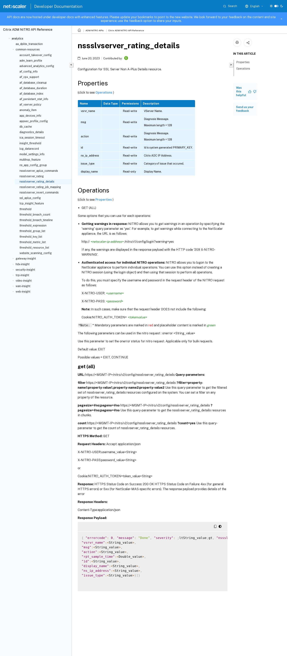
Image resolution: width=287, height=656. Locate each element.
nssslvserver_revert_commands (39, 192)
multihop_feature (30, 159)
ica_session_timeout (32, 137)
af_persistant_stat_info (34, 99)
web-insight (23, 291)
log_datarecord (29, 148)
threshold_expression (33, 225)
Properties (104, 199)
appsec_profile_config (34, 121)
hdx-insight (22, 264)
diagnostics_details (32, 132)
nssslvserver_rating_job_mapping (40, 187)
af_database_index (31, 93)
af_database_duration (33, 88)
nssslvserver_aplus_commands (39, 170)
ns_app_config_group (33, 165)
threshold (25, 209)
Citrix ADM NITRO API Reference (126, 30)
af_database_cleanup (33, 82)
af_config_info (29, 71)
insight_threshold (30, 143)
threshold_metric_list (33, 242)
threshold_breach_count (35, 214)
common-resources (28, 49)
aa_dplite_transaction (29, 44)
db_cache (26, 126)
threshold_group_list (32, 231)
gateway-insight (26, 258)
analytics (17, 38)
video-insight (24, 280)
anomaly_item (28, 110)
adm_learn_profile (31, 60)
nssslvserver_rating (32, 176)
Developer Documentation (58, 6)
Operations (104, 92)
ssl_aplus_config (30, 198)
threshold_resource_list (34, 247)
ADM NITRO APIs (95, 30)
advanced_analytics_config (37, 66)
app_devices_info (30, 115)
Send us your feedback (245, 109)
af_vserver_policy (30, 104)
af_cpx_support (29, 77)
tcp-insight (22, 275)
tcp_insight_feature (32, 203)
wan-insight (23, 286)
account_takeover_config (36, 55)
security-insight (25, 269)
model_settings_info (32, 154)
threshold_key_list (31, 236)
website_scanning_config (36, 253)
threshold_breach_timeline (36, 220)
